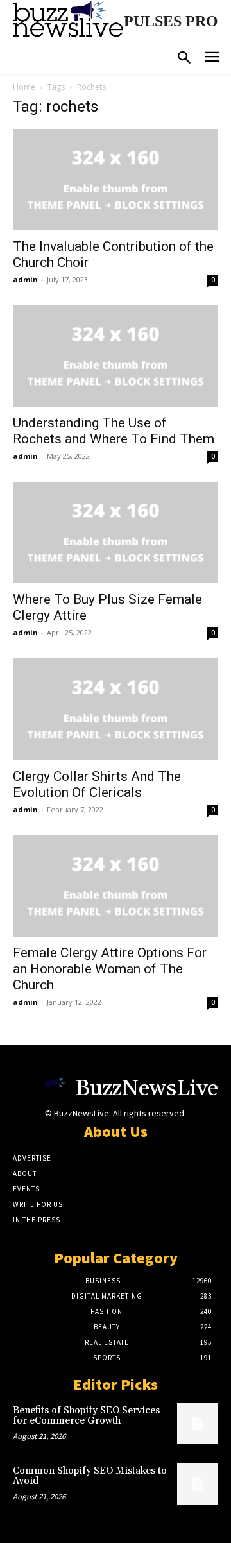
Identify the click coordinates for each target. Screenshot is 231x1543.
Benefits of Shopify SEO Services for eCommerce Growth (86, 1416)
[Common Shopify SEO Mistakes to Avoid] (197, 1484)
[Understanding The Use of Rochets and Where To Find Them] (115, 356)
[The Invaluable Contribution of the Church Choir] (115, 179)
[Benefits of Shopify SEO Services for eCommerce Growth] (197, 1423)
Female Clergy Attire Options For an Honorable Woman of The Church (110, 969)
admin (25, 279)
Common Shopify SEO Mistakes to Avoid (90, 1476)
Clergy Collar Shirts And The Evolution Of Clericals (97, 784)
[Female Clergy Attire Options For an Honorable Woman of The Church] (115, 886)
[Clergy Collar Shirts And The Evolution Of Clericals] (115, 709)
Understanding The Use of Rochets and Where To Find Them (113, 431)
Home (24, 86)
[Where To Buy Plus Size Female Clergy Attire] (115, 532)
